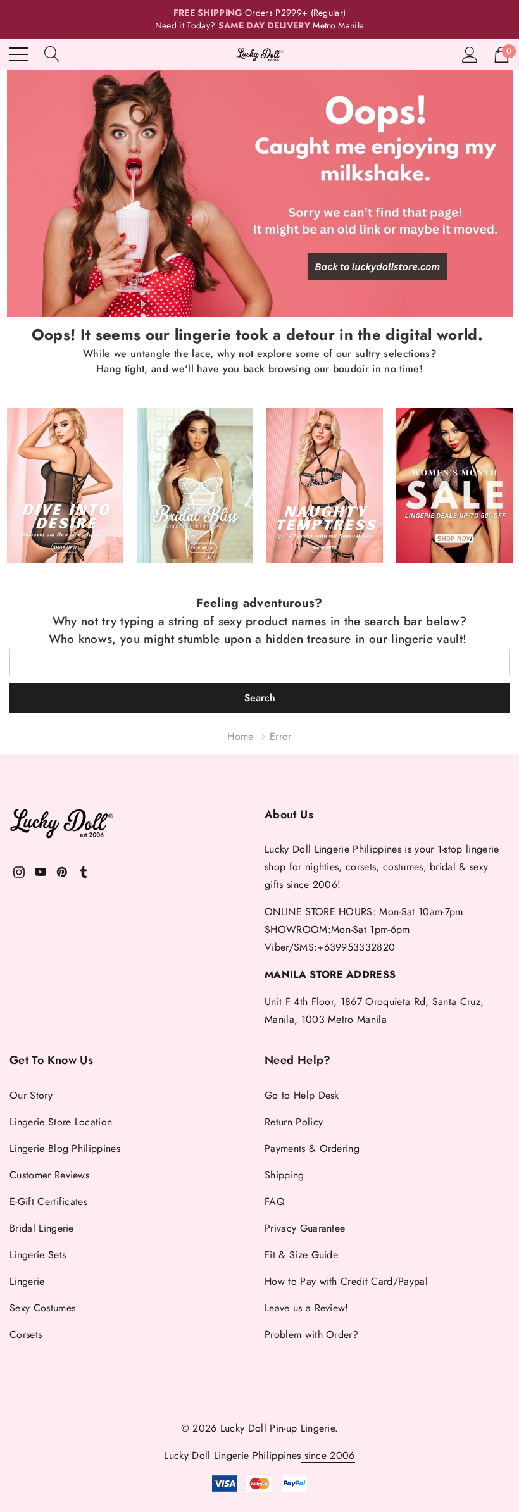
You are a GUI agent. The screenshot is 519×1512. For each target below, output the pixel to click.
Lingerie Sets (37, 1254)
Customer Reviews (49, 1175)
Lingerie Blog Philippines (64, 1148)
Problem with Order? (311, 1334)
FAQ (275, 1201)
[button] (260, 193)
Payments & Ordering (312, 1148)
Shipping (284, 1175)
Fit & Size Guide (301, 1254)
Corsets (25, 1334)
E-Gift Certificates (48, 1201)
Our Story (31, 1095)
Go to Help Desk (302, 1095)
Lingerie (27, 1281)
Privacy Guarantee (305, 1228)
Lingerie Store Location (60, 1122)
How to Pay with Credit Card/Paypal (346, 1281)
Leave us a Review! (307, 1308)
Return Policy (294, 1122)
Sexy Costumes (42, 1308)
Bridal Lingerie (41, 1228)
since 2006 (328, 1455)
